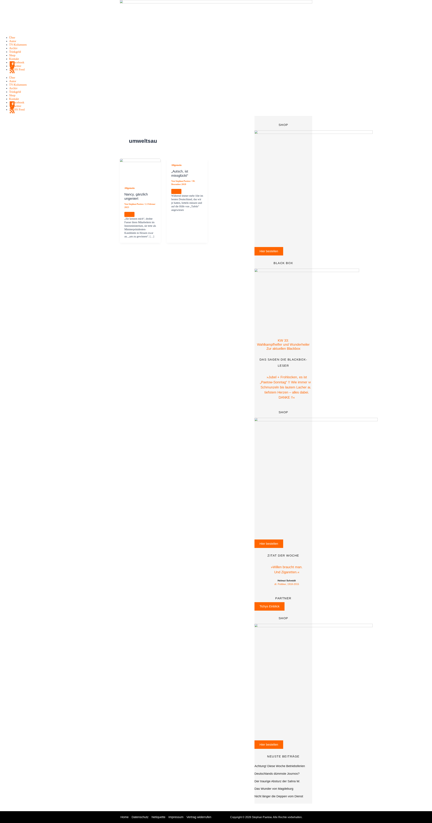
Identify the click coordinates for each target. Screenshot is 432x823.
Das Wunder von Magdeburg (273, 788)
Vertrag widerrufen (198, 817)
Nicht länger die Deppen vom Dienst (278, 796)
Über (12, 37)
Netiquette (158, 817)
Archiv (13, 48)
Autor (12, 41)
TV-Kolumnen (18, 44)
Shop (12, 55)
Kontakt (14, 58)
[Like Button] (129, 214)
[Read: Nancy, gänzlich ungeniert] (140, 169)
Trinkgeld (15, 51)
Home (124, 817)
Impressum (175, 817)
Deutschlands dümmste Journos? (277, 773)
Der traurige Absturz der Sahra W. (277, 781)
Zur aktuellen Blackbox (283, 348)
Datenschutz (140, 817)
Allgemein (129, 188)
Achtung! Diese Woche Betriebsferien (279, 766)
